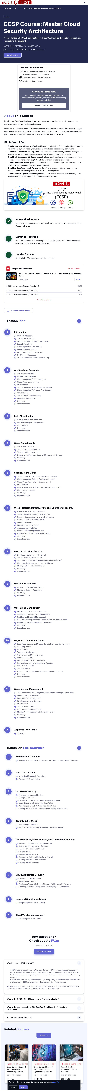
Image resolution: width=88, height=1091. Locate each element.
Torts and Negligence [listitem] (26, 652)
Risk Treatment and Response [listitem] (29, 701)
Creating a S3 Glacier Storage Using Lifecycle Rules (39, 800)
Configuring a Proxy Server (29, 878)
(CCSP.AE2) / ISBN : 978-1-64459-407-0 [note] (22, 46)
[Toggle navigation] (84, 2)
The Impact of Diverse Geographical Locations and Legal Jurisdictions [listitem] (45, 693)
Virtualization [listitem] (22, 393)
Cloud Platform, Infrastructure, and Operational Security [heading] (43, 508)
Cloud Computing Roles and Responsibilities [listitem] (35, 387)
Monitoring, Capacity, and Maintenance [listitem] (33, 611)
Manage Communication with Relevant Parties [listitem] (36, 712)
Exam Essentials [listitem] (23, 404)
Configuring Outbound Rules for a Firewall (35, 857)
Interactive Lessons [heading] (27, 219)
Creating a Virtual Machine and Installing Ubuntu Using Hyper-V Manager (48, 760)
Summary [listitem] (21, 401)
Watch (78, 279)
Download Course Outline (20, 310)
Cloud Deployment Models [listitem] (28, 382)
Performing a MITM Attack (29, 824)
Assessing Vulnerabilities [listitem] (27, 528)
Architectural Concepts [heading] (26, 370)
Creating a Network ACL (28, 854)
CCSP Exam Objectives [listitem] (26, 355)
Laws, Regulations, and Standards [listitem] (31, 660)
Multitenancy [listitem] (22, 385)
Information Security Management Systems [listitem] (35, 663)
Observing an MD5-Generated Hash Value (35, 803)
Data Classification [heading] (24, 416)
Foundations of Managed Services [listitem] (31, 511)
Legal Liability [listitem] (22, 649)
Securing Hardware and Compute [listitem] (31, 520)
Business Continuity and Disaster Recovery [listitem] (34, 622)
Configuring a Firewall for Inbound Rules (35, 843)
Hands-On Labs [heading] (24, 254)
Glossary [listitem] (20, 733)
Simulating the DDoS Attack (29, 919)
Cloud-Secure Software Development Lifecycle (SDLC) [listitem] (39, 560)
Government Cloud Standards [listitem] (29, 709)
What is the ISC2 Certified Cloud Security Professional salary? (33, 999)
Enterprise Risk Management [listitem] (29, 698)
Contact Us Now (44, 951)
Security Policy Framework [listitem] (28, 695)
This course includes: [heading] (31, 67)
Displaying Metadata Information (31, 776)
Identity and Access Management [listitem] (30, 566)
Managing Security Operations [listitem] (29, 590)
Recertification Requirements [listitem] (28, 349)
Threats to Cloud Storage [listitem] (27, 452)
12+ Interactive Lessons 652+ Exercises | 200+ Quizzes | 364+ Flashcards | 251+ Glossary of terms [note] (48, 224)
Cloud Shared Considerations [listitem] (29, 396)
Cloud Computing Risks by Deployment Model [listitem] (36, 479)
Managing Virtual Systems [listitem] (27, 525)
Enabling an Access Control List (31, 849)
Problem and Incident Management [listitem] (31, 617)
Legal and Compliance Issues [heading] (29, 640)
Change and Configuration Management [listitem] (33, 614)
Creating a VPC (24, 851)
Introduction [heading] (20, 332)
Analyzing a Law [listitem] (24, 647)
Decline (13, 1087)
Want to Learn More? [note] (44, 946)
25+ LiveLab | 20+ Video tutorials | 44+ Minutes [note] (34, 258)
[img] (16, 1052)
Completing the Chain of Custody (31, 903)
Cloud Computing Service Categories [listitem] (32, 379)
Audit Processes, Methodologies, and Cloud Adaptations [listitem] (40, 671)
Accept (23, 1087)
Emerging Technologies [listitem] (26, 398)
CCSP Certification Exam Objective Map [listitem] (33, 358)
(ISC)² (17, 9)
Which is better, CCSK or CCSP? (20, 963)
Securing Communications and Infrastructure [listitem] (35, 517)
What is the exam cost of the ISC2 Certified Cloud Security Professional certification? (37, 1008)
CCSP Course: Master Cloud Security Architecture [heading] (42, 27)
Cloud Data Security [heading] (24, 443)
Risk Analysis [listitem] (22, 704)
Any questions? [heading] (44, 938)
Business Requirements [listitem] (26, 376)
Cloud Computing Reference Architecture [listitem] (34, 390)
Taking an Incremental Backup (30, 795)
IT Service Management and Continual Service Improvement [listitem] (42, 620)
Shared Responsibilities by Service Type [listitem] (33, 514)
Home (9, 9)
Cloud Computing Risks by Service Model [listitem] (34, 482)
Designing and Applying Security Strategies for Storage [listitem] (39, 455)
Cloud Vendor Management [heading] (28, 689)
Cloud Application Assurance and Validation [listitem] (35, 563)
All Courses (44, 1035)
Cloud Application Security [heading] (28, 551)
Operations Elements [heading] (25, 583)
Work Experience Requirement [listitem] (29, 347)
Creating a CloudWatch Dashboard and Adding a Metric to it (42, 809)
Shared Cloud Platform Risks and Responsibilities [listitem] (37, 476)
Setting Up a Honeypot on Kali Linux (33, 846)
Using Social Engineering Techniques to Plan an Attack (40, 827)
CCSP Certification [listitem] (24, 336)
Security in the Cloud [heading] (25, 473)
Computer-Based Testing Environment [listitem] (32, 341)
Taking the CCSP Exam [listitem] (26, 338)
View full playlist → (44, 300)
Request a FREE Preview (44, 105)
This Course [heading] (18, 116)
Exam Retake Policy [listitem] (25, 344)
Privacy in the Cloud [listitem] (25, 666)
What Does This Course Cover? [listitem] (30, 352)
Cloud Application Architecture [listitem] (29, 558)
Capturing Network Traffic (29, 779)
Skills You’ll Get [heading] (15, 142)
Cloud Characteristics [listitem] (25, 374)
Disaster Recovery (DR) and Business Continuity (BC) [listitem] (39, 487)
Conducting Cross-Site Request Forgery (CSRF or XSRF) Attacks (44, 884)
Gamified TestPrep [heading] (26, 236)
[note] (8, 50)
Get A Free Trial (12, 55)
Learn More (56, 1082)
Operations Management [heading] (27, 608)
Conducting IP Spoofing (28, 881)
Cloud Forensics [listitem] (23, 668)
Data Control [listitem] (22, 425)
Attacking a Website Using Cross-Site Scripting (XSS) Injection (43, 887)
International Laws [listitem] (24, 657)
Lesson (16, 321)
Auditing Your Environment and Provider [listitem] (33, 533)
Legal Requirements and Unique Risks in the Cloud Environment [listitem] (43, 644)
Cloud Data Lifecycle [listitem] (25, 447)
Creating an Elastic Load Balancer (32, 860)
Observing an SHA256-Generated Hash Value (37, 806)
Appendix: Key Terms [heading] (25, 729)
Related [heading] (16, 1029)
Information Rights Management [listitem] (30, 422)
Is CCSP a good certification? (19, 1017)
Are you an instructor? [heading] (44, 91)
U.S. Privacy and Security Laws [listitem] (30, 655)
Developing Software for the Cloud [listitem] (31, 555)
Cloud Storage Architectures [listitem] (28, 449)
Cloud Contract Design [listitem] (26, 706)
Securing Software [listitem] (24, 522)
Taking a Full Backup (27, 798)
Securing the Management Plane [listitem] (30, 531)
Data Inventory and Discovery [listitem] (29, 420)
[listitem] (40, 8)
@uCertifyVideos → (75, 268)
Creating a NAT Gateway (28, 862)
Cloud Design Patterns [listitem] (26, 490)
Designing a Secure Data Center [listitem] (30, 587)
